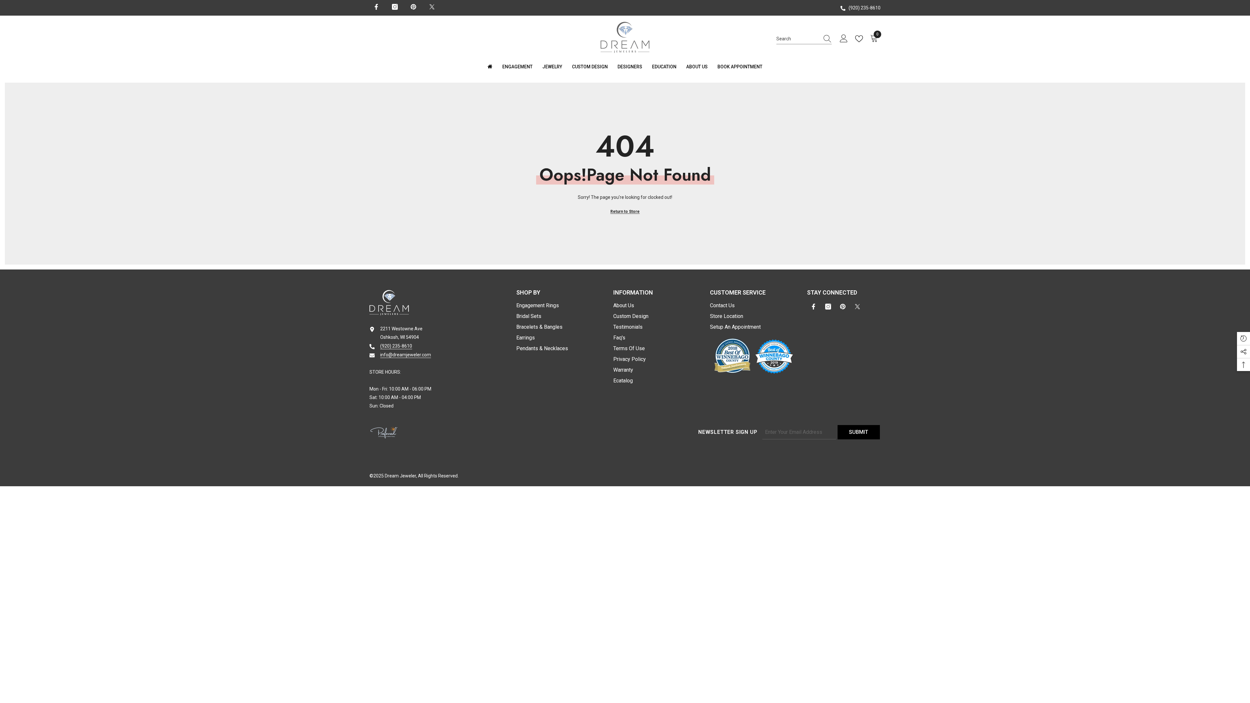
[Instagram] (395, 7)
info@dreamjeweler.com (405, 354)
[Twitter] (432, 7)
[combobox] (797, 39)
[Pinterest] (413, 7)
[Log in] (844, 39)
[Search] (804, 39)
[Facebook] (376, 7)
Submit (858, 432)
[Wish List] (860, 39)
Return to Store (625, 211)
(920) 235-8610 (865, 7)
